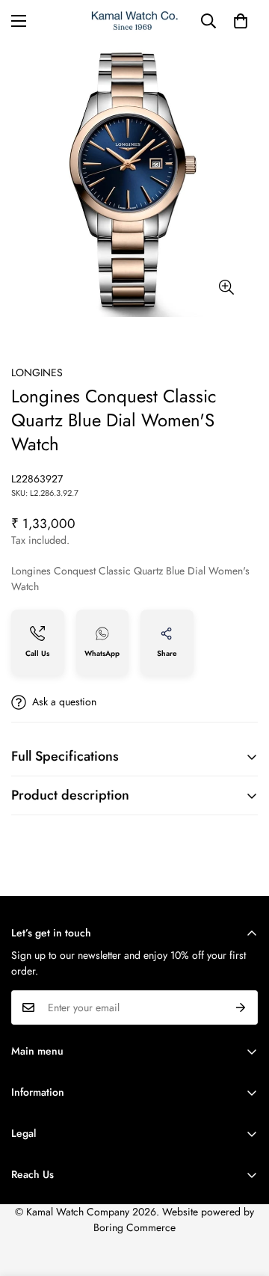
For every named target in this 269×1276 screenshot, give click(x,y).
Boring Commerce (134, 1227)
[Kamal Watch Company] (135, 21)
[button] (240, 21)
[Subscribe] (241, 1007)
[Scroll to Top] (242, 1197)
